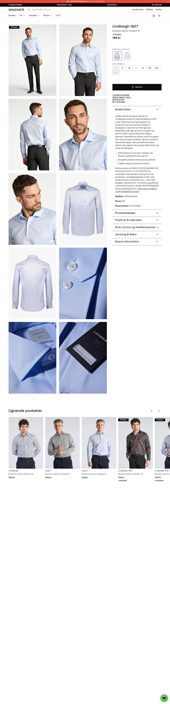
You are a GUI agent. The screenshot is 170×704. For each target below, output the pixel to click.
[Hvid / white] (127, 56)
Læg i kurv (138, 87)
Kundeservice (138, 10)
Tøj (21, 16)
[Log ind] (153, 15)
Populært (33, 16)
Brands (46, 16)
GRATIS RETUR (112, 5)
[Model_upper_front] (83, 60)
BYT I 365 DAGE (157, 5)
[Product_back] (32, 283)
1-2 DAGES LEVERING (15, 5)
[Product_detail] (83, 283)
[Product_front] (83, 209)
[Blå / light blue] (117, 56)
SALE (58, 16)
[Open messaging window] (164, 698)
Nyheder (12, 16)
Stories (159, 10)
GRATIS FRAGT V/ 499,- (64, 5)
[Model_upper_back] (32, 135)
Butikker (149, 10)
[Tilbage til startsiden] (16, 10)
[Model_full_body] (32, 60)
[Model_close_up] (83, 135)
